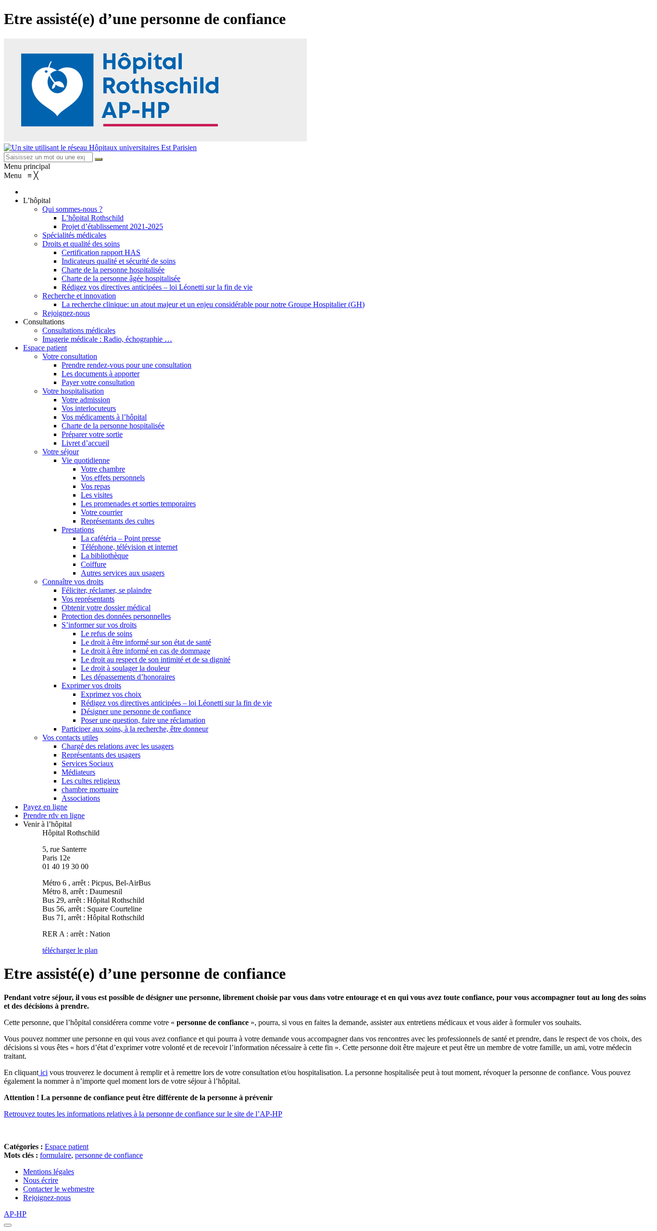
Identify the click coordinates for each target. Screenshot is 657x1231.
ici (43, 1072)
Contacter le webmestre (58, 1189)
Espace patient (66, 1146)
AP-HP (15, 1214)
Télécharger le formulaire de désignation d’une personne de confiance (109, 1130)
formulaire (55, 1155)
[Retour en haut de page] (8, 1225)
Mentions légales (48, 1171)
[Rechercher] (98, 159)
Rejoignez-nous (47, 1197)
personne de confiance (109, 1155)
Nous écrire (40, 1180)
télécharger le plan (70, 950)
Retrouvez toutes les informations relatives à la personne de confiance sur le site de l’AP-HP (143, 1114)
